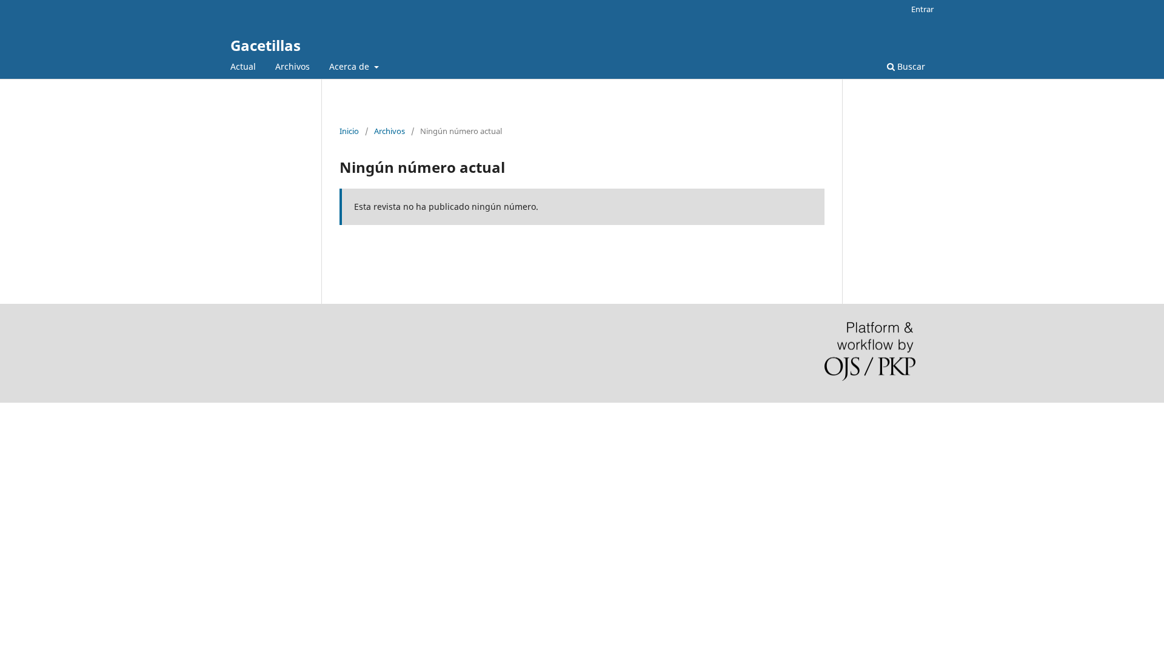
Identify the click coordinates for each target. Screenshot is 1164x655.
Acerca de (350, 66)
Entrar (922, 9)
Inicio (349, 131)
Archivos (292, 66)
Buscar (910, 66)
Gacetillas (265, 45)
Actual (243, 66)
